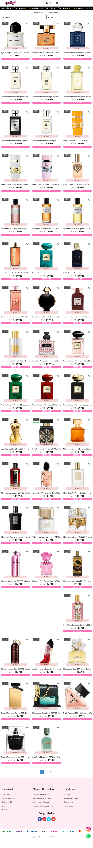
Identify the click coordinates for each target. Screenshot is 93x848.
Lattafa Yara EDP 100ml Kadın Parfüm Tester (46, 185)
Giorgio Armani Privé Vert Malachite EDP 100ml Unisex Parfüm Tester (15, 405)
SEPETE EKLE (15, 59)
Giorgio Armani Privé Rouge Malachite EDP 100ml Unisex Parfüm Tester (46, 405)
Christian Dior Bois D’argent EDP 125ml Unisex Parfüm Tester (77, 229)
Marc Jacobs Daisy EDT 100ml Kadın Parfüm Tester (77, 669)
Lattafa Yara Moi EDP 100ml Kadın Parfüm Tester (15, 185)
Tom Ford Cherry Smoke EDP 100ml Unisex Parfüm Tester (77, 317)
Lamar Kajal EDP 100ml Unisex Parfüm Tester (46, 53)
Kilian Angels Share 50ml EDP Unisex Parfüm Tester (77, 537)
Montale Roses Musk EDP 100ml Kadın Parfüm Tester (15, 581)
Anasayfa (39, 13)
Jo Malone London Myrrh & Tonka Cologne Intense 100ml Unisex (15, 141)
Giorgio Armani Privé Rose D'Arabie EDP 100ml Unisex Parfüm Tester (77, 405)
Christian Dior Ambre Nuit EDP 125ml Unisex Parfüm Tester (46, 229)
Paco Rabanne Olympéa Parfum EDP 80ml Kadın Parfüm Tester (46, 317)
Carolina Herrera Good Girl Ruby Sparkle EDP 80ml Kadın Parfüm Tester (46, 669)
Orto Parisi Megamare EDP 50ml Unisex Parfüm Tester (46, 757)
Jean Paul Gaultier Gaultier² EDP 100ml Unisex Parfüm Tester (15, 273)
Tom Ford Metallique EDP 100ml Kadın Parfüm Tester (15, 361)
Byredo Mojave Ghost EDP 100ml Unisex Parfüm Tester (15, 53)
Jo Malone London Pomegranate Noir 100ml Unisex (15, 97)
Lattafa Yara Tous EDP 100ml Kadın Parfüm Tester (77, 141)
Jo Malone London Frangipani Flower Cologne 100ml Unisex (77, 97)
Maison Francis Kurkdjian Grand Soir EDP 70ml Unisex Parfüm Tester (77, 449)
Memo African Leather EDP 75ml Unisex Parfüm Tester (77, 581)
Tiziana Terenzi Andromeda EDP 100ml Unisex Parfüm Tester (46, 537)
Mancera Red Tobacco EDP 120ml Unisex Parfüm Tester (15, 493)
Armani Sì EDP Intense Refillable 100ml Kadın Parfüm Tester (46, 493)
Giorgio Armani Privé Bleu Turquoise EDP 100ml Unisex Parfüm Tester (46, 273)
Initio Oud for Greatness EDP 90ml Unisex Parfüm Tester (46, 449)
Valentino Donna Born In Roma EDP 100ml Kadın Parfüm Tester (46, 361)
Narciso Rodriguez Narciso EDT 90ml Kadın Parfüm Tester (15, 757)
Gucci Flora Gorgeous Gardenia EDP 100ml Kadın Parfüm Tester (77, 625)
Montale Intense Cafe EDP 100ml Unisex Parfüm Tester (15, 669)
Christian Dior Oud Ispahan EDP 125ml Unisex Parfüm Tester (15, 229)
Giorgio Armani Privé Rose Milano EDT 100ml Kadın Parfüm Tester (77, 361)
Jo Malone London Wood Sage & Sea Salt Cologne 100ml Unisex (46, 141)
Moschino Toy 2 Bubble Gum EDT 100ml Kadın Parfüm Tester (46, 581)
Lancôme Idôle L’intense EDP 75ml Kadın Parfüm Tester (15, 317)
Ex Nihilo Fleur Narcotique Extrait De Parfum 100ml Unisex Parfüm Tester (77, 273)
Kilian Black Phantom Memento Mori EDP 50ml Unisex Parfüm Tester (15, 537)
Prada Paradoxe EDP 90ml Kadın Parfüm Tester (77, 713)
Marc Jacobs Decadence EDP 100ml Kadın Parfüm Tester (46, 713)
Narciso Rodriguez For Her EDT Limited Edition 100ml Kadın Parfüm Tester (15, 713)
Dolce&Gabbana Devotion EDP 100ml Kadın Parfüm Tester (77, 185)
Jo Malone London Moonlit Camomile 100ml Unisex (77, 53)
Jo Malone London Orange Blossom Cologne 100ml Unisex (46, 97)
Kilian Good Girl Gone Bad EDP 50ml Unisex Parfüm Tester (77, 493)
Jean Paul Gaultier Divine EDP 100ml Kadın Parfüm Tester (15, 449)
